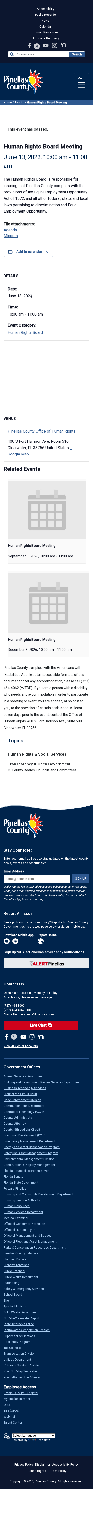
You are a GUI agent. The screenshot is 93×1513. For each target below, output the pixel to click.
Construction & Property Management (31, 1165)
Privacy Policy (23, 1464)
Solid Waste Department (22, 1312)
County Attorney (17, 1123)
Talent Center (15, 1422)
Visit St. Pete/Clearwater (22, 1371)
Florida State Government (23, 1182)
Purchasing (13, 1283)
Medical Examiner (18, 1218)
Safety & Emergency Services (26, 1289)
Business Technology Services (27, 1088)
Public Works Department (23, 1277)
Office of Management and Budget (29, 1235)
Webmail (12, 1416)
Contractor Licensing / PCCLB (26, 1112)
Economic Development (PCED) (27, 1135)
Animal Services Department (25, 1076)
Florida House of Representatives (28, 1171)
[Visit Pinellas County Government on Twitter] (37, 46)
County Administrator (20, 1117)
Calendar (45, 26)
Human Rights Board (28, 179)
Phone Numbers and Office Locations (29, 1014)
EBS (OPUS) (14, 1410)
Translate (43, 1440)
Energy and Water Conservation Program (34, 1147)
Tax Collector (15, 1348)
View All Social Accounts (21, 1046)
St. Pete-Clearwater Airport (23, 1318)
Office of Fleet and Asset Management (32, 1241)
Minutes (11, 236)
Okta (9, 1405)
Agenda (10, 230)
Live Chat (39, 1025)
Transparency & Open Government (39, 764)
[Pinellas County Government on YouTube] (46, 45)
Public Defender (16, 1271)
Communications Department (26, 1106)
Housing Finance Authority (24, 1200)
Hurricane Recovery (45, 38)
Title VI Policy (57, 1471)
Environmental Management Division (31, 1159)
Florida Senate (15, 1176)
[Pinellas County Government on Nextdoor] (63, 45)
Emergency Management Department (31, 1141)
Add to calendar (29, 252)
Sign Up (80, 878)
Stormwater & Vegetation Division (29, 1330)
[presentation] (47, 510)
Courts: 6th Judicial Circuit (24, 1129)
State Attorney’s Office (21, 1324)
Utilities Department (19, 1359)
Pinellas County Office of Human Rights (42, 431)
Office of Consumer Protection (26, 1224)
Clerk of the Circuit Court (22, 1094)
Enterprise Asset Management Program (33, 1153)
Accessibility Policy (65, 1464)
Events (19, 102)
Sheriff (10, 1300)
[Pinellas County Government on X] (14, 1037)
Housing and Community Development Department (40, 1194)
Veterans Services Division (24, 1365)
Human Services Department (25, 1212)
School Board (15, 1294)
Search (77, 54)
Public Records (45, 14)
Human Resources (46, 32)
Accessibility (45, 9)
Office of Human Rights (21, 1230)
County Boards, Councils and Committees (44, 770)
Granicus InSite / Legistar (23, 1393)
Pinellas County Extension (23, 1253)
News (45, 20)
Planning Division (17, 1259)
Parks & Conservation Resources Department (37, 1247)
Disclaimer (42, 1464)
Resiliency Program (19, 1342)
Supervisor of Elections (21, 1336)
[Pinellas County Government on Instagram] (55, 45)
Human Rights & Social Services (37, 754)
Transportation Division (21, 1353)
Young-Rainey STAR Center (24, 1377)
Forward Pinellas (17, 1188)
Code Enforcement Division (24, 1100)
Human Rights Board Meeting (32, 546)
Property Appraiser (18, 1265)
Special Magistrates (19, 1306)
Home (8, 102)
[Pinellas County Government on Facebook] (30, 45)
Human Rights (36, 1471)
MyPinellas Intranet (19, 1399)
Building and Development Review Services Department (44, 1082)
